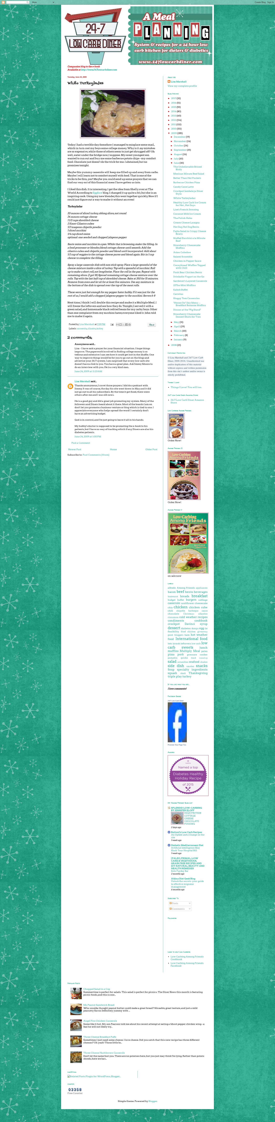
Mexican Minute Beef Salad (188, 173)
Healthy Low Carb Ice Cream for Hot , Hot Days (189, 203)
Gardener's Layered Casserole (190, 281)
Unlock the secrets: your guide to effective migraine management (187, 884)
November (180, 141)
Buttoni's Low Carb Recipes (186, 832)
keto (170, 643)
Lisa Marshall (87, 324)
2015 (174, 107)
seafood (194, 661)
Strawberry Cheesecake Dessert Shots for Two (187, 315)
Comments (178, 909)
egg (201, 628)
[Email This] (117, 324)
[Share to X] (123, 324)
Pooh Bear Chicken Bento (187, 272)
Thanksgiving (198, 673)
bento (189, 592)
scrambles (182, 662)
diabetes (186, 628)
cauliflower (187, 603)
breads (184, 596)
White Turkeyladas (184, 198)
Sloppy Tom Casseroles (186, 298)
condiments (176, 620)
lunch (204, 647)
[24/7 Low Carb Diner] (177, 741)
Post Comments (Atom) (96, 455)
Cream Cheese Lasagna (186, 222)
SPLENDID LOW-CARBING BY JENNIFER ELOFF (186, 809)
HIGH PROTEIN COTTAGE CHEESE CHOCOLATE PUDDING (192, 818)
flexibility (173, 631)
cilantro (92, 328)
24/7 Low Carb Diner (176, 701)
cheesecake (201, 603)
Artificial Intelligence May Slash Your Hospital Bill (185, 849)
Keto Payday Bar (179, 871)
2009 (174, 133)
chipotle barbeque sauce (192, 611)
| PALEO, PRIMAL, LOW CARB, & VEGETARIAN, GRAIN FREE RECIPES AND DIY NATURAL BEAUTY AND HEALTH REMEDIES (187, 863)
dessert (174, 628)
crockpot (174, 624)
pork (180, 654)
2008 (174, 345)
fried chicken (188, 631)
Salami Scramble (182, 256)
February (179, 335)
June (177, 163)
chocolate (173, 613)
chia (170, 607)
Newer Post (74, 449)
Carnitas (178, 294)
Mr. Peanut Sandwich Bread (98, 1005)
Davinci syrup (196, 624)
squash (172, 673)
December (180, 137)
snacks (202, 666)
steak (183, 673)
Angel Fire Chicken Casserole (100, 1021)
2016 (174, 102)
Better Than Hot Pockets (187, 178)
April (177, 326)
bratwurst (173, 596)
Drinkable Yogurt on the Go (188, 276)
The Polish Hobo (182, 218)
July (176, 158)
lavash (176, 643)
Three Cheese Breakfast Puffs (99, 1037)
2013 (174, 115)
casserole (82, 328)
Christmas (188, 614)
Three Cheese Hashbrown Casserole (104, 1053)
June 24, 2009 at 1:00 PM (88, 436)
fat (206, 628)
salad (172, 661)
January (178, 339)
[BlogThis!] (120, 324)
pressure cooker (197, 654)
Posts (175, 903)
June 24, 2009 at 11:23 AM (88, 371)
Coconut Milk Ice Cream (187, 214)
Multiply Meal (190, 651)
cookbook (201, 620)
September (180, 150)
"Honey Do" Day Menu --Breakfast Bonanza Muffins (189, 304)
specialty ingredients (192, 669)
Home (113, 449)
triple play (175, 676)
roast (193, 658)
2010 (174, 128)
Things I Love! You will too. (186, 387)
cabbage (203, 600)
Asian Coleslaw (182, 252)
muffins (173, 651)
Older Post (151, 449)
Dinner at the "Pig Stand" (187, 309)
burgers (191, 599)
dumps (195, 628)
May (177, 322)
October (179, 145)
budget (172, 600)
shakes (204, 662)
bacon (172, 592)
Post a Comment (80, 443)
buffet (180, 600)
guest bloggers (175, 635)
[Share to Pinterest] (129, 324)
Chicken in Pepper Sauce (187, 261)
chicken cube (198, 607)
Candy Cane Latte (183, 186)
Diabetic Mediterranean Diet (187, 845)
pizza (171, 654)
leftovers (186, 643)
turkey (100, 328)
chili (170, 610)
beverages (201, 592)
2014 (174, 111)
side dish (176, 666)
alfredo (172, 588)
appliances (202, 588)
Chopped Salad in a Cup (96, 989)
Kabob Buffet (180, 289)
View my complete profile (182, 86)
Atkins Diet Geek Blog (183, 878)
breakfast (200, 596)
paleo (204, 651)
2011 (173, 124)
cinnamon (173, 617)
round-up (203, 658)
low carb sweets (188, 645)
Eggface (97, 192)
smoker (190, 666)
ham (187, 635)
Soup (171, 669)
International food (191, 638)
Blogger (152, 1101)
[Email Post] (112, 324)
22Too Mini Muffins (184, 285)
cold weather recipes (193, 617)
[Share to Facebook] (126, 324)
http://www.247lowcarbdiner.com (99, 69)
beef (180, 591)
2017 (174, 98)
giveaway (202, 631)
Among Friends (186, 588)
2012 (174, 120)
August (178, 154)
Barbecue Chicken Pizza (186, 182)
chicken (181, 607)
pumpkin (172, 658)
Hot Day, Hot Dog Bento (186, 227)
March (178, 331)
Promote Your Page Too (177, 745)
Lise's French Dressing (186, 209)
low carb (196, 643)
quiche (184, 658)
